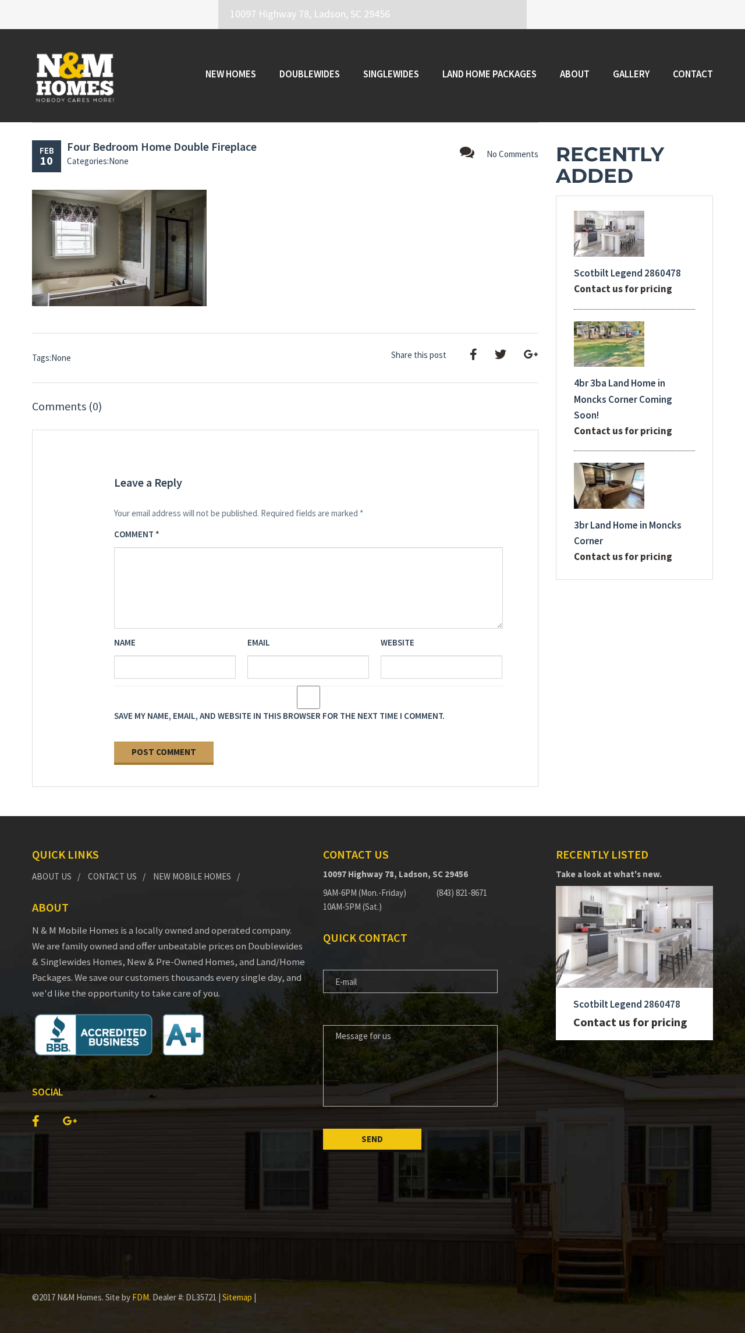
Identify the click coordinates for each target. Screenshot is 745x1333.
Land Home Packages (489, 74)
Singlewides (391, 74)
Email (258, 642)
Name (125, 642)
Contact (693, 74)
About (575, 74)
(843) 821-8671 (462, 892)
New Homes (230, 74)
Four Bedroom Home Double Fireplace (162, 146)
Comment (136, 534)
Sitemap (237, 1297)
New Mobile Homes (192, 876)
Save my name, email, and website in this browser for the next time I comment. (279, 715)
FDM (140, 1297)
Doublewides (309, 74)
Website (397, 642)
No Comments (512, 153)
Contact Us (112, 876)
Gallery (631, 74)
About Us (52, 876)
